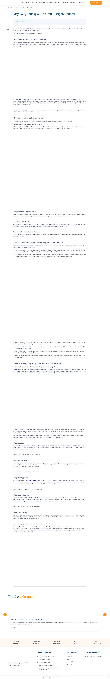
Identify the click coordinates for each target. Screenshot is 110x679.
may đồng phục (33, 480)
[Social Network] (88, 659)
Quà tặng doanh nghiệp (77, 2)
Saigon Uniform (17, 369)
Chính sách (70, 662)
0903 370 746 (46, 662)
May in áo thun (40, 2)
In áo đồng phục (63, 2)
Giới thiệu (69, 664)
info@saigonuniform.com (48, 665)
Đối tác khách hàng (27, 2)
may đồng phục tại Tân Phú (25, 28)
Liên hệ (69, 659)
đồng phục (21, 99)
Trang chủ (69, 656)
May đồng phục (51, 2)
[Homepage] (12, 2)
